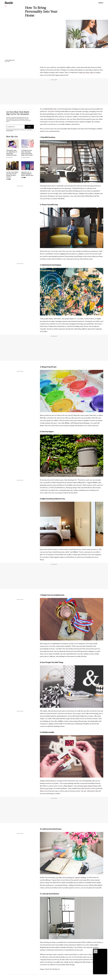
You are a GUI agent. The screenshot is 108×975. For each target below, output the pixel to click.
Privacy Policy (10, 130)
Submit (29, 126)
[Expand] (94, 950)
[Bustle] (9, 3)
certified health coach (49, 109)
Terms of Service (29, 129)
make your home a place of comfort (89, 72)
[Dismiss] (105, 950)
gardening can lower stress (48, 485)
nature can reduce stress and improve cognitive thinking (68, 877)
